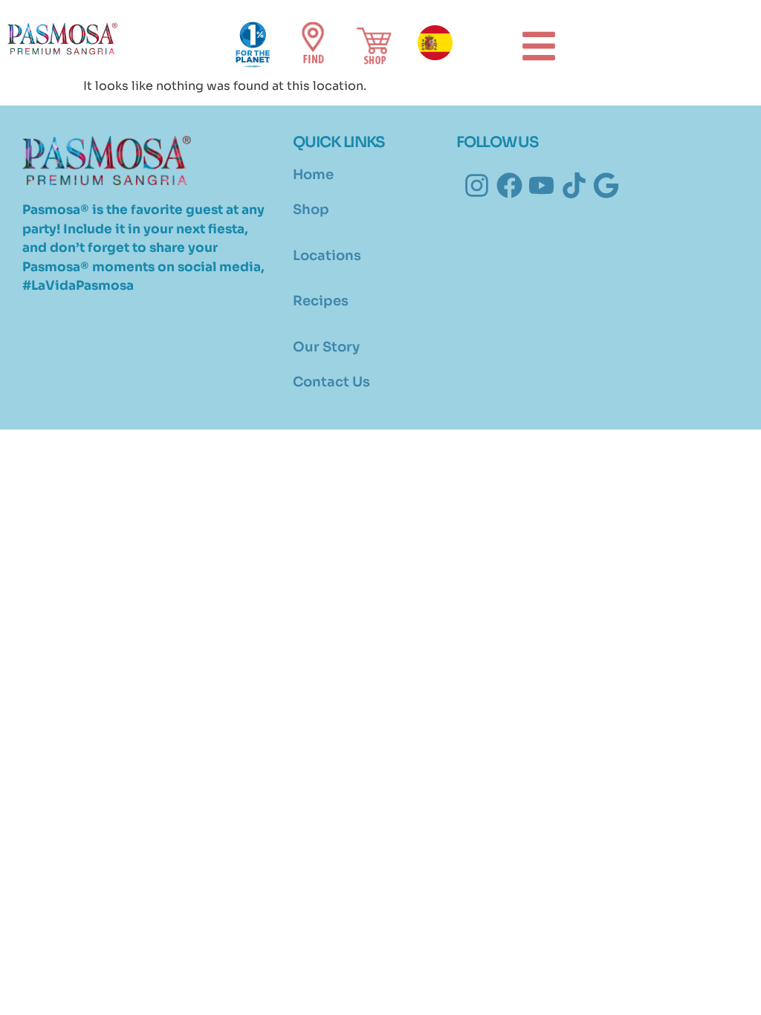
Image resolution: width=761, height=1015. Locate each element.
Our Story (326, 347)
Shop (311, 209)
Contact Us (331, 382)
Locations (327, 255)
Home (313, 174)
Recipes (321, 301)
